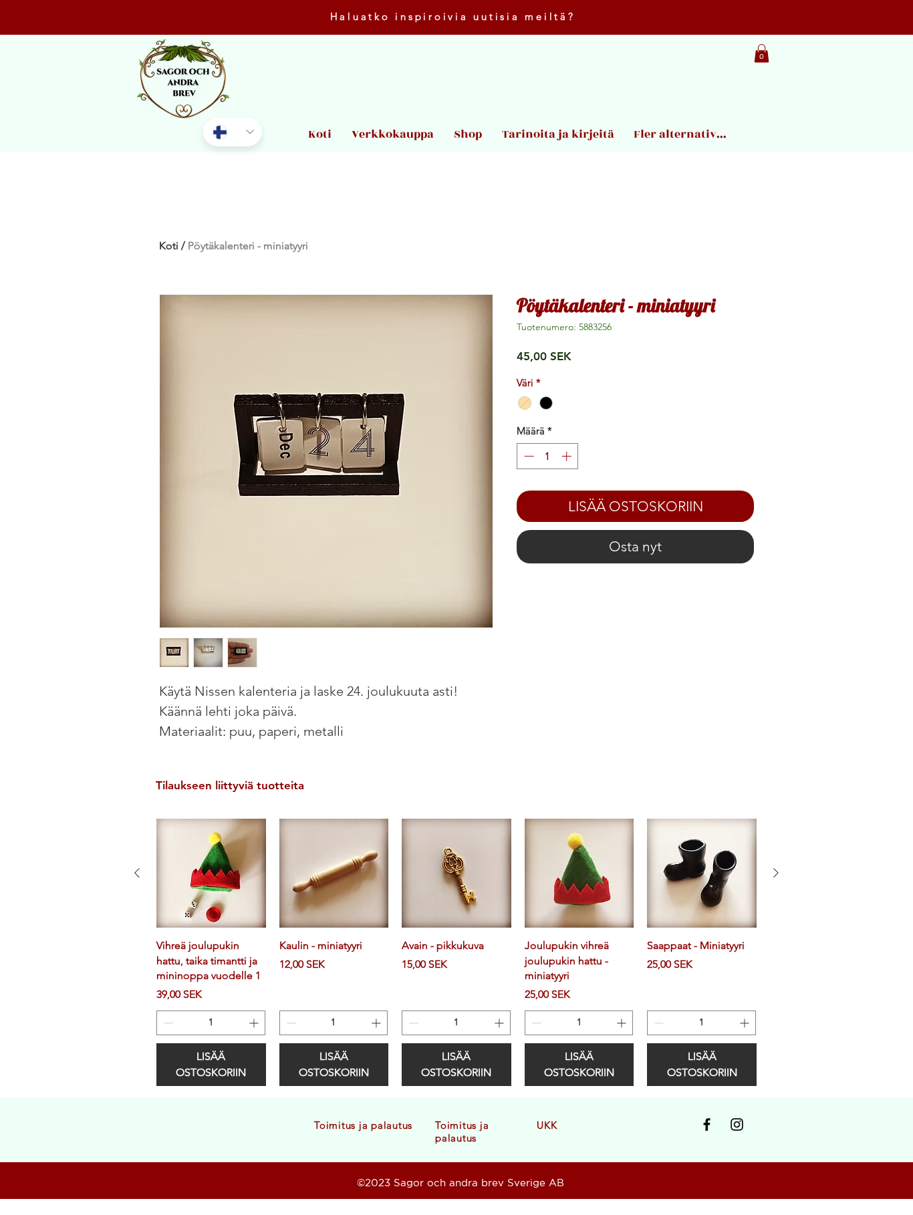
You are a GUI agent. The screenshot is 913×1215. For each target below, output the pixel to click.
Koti (168, 245)
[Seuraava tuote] (776, 873)
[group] (456, 952)
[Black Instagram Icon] (737, 1124)
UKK (547, 1125)
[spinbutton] (548, 456)
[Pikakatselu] (211, 873)
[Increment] (568, 456)
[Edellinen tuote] (137, 873)
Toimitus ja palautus (363, 1125)
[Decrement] (528, 456)
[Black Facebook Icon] (706, 1124)
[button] (761, 53)
